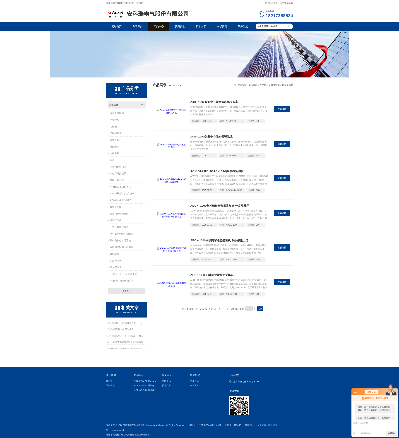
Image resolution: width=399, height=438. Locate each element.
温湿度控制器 (117, 113)
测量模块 (114, 119)
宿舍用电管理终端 (119, 213)
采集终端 (114, 140)
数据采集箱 (116, 207)
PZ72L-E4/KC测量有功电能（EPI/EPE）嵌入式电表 (146, 385)
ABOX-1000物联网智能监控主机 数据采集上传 (219, 240)
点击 (142, 104)
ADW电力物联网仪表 (121, 200)
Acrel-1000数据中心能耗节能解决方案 (214, 101)
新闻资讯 (180, 26)
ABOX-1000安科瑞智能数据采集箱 (212, 275)
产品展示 (264, 85)
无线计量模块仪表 (119, 227)
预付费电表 (116, 267)
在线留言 (222, 26)
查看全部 (126, 291)
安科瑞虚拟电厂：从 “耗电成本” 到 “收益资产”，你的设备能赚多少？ (126, 336)
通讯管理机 (116, 220)
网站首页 (117, 26)
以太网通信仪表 (118, 166)
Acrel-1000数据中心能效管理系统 (211, 136)
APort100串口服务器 (120, 186)
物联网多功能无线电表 (121, 247)
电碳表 (113, 126)
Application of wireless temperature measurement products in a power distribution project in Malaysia (126, 348)
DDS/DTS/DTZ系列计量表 (123, 274)
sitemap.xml (118, 430)
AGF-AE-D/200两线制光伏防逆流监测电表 (146, 390)
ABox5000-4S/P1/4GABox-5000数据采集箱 (146, 381)
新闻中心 (167, 375)
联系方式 (194, 381)
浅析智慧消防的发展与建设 (120, 329)
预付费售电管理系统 (120, 240)
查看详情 (282, 109)
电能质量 (114, 153)
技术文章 (201, 26)
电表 (112, 160)
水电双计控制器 (118, 173)
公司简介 (110, 381)
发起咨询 (391, 433)
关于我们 (138, 26)
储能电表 (114, 146)
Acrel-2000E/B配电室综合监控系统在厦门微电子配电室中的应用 (126, 342)
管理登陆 (249, 425)
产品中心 (159, 26)
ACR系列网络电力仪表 (122, 280)
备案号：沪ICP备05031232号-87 (205, 425)
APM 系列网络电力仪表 (122, 193)
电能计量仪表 (117, 180)
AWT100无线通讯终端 (121, 233)
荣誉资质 (110, 385)
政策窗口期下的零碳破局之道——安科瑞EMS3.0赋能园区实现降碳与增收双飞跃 (126, 323)
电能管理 (113, 105)
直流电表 (114, 254)
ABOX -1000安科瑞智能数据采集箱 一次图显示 (219, 205)
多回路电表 (116, 133)
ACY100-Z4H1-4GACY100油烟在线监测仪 (217, 171)
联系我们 (243, 26)
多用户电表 (116, 260)
